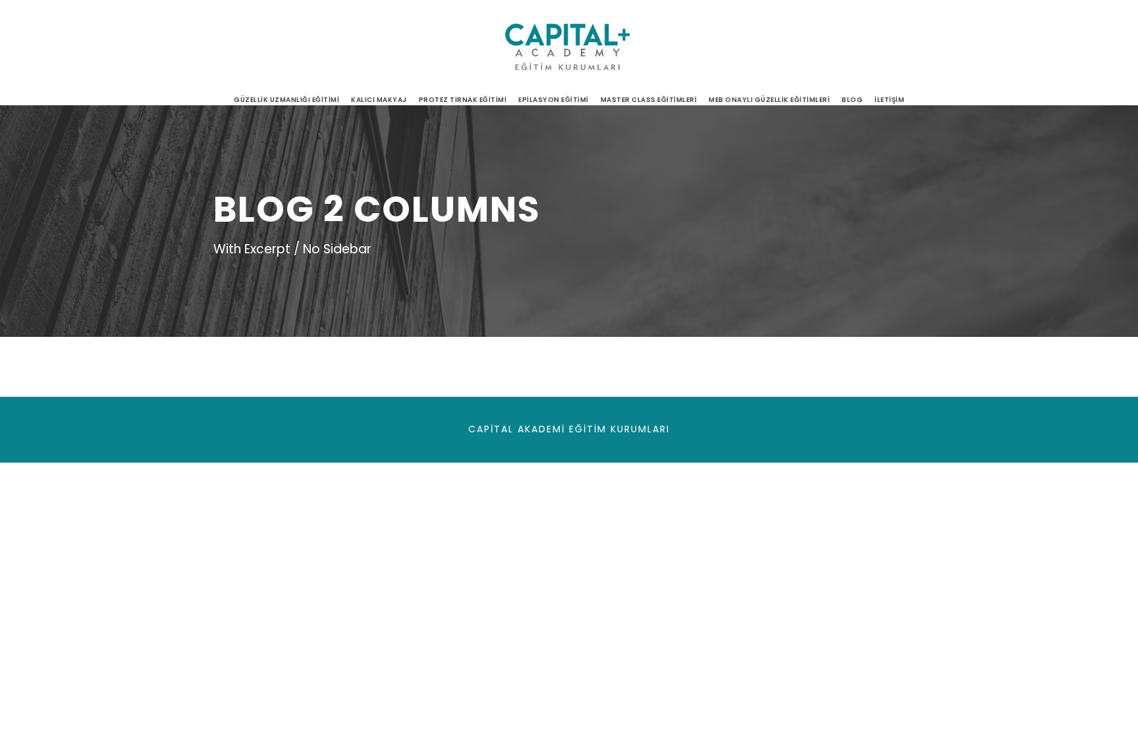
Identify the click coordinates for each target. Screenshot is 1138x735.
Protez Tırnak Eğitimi (463, 100)
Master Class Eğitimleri (649, 100)
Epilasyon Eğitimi (553, 100)
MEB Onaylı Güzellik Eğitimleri (769, 100)
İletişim (889, 100)
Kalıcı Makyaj (379, 100)
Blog (852, 100)
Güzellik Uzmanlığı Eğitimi (286, 100)
